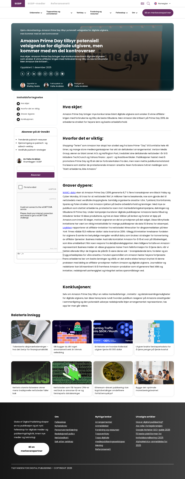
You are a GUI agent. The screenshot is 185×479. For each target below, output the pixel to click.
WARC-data (69, 192)
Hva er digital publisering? (149, 422)
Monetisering (33, 30)
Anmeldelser (102, 425)
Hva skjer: (25, 103)
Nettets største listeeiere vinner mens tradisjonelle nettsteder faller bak (30, 390)
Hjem (22, 30)
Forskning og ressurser (96, 12)
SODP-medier (36, 3)
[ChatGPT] (39, 74)
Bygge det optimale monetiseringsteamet (147, 389)
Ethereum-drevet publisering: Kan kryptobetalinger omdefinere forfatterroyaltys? (112, 390)
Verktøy (80, 13)
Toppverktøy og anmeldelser (53, 12)
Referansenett (60, 3)
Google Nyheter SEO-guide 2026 (153, 429)
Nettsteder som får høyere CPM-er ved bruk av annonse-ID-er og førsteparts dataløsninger (71, 390)
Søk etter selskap (64, 441)
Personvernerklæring (66, 429)
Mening (99, 445)
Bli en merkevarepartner (158, 12)
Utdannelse (35, 13)
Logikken (67, 227)
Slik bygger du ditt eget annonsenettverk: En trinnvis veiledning (68, 349)
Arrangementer (103, 422)
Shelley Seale (33, 86)
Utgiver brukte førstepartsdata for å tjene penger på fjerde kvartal (153, 348)
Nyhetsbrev (61, 425)
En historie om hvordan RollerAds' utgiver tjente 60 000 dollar (111, 348)
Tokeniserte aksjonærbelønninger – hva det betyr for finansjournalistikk (30, 348)
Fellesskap (120, 13)
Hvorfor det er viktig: (30, 108)
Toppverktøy (102, 433)
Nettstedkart (62, 437)
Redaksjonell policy (65, 433)
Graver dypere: (28, 114)
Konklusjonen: (27, 119)
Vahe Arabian (57, 86)
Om (133, 13)
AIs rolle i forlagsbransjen (149, 425)
